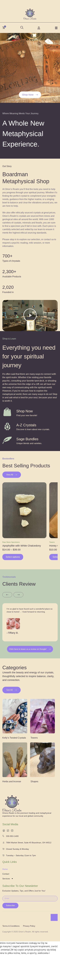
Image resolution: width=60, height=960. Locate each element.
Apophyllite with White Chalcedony (21, 545)
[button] (21, 26)
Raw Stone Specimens (11, 542)
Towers (52, 542)
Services (6, 878)
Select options (13, 557)
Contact (5, 874)
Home (5, 869)
